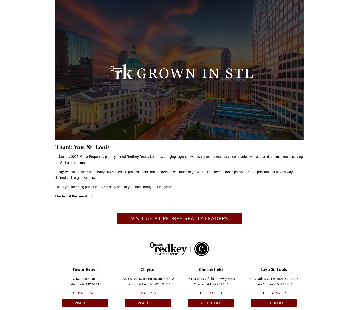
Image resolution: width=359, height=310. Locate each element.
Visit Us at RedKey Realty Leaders (179, 218)
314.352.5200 (87, 293)
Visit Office (85, 303)
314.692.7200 (150, 293)
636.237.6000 (213, 293)
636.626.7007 (276, 293)
